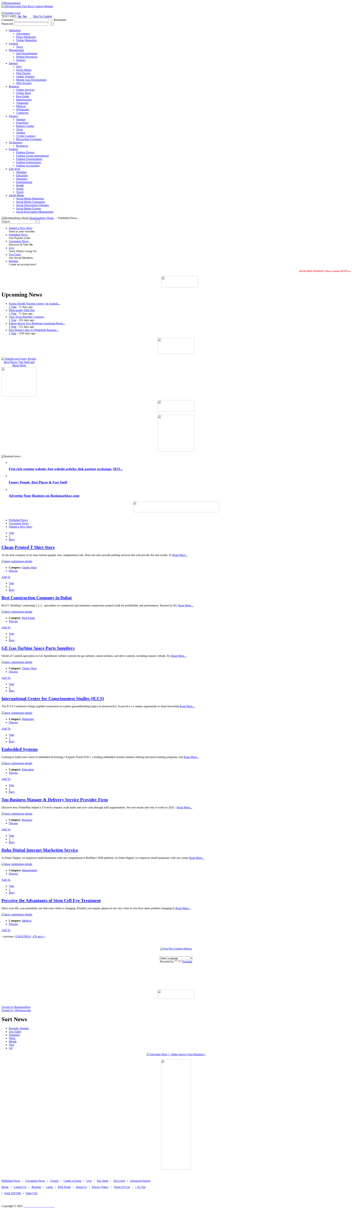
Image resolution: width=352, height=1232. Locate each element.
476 (35, 936)
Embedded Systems (19, 749)
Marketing (28, 719)
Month (12, 1041)
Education (28, 769)
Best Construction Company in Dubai (36, 597)
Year (11, 1044)
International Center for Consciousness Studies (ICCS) (52, 698)
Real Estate (28, 617)
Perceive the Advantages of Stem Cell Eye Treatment (51, 900)
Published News (18, 234)
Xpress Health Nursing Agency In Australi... (34, 303)
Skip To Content (42, 16)
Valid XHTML (12, 1193)
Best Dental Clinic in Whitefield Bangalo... (33, 330)
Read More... (180, 555)
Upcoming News (19, 241)
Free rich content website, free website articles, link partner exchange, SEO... (66, 469)
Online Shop (29, 567)
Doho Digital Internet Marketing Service (39, 850)
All (10, 1048)
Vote (11, 532)
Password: (7, 23)
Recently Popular (19, 1028)
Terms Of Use (122, 1187)
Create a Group (72, 1180)
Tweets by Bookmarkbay (16, 1007)
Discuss (13, 570)
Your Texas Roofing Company (26, 316)
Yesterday (14, 1034)
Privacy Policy (100, 1187)
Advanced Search (140, 1180)
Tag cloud (102, 1180)
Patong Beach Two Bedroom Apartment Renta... (37, 323)
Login (49, 1187)
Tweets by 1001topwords (16, 1010)
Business (27, 819)
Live (11, 247)
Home (5, 1187)
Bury (12, 539)
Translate (187, 961)
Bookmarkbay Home (42, 218)
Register (13, 261)
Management (29, 870)
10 (28, 936)
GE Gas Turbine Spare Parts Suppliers (38, 648)
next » (41, 936)
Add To (5, 577)
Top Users (15, 254)
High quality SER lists (22, 310)
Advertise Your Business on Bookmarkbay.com (44, 496)
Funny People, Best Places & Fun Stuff (38, 482)
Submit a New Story (20, 228)
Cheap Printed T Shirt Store (28, 547)
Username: (7, 19)
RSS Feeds (64, 1187)
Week (12, 1038)
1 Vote (12, 306)
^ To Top (140, 1187)
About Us (81, 1187)
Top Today (15, 1031)
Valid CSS (31, 1193)
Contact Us (20, 1187)
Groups (54, 1180)
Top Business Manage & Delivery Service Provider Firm (54, 799)
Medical (26, 920)
